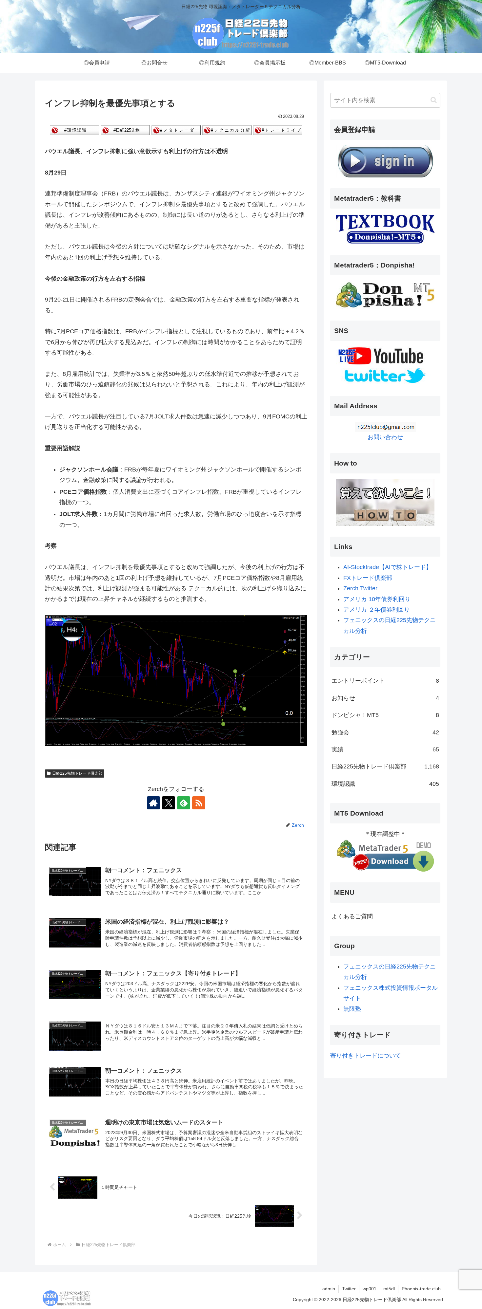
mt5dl (389, 1288)
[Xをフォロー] (168, 802)
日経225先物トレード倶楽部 (77, 773)
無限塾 (352, 1008)
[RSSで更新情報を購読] (198, 802)
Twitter (349, 1288)
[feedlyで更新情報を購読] (183, 802)
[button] (433, 100)
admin (328, 1288)
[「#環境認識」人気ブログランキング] (74, 130)
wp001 (369, 1288)
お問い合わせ (385, 437)
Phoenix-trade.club (421, 1288)
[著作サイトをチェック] (153, 802)
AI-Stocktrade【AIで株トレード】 (387, 567)
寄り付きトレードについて (365, 1055)
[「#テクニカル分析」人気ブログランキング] (226, 130)
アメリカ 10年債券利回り (377, 599)
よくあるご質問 (352, 916)
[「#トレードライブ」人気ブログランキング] (277, 130)
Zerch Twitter (360, 588)
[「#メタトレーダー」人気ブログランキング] (176, 130)
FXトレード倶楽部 (367, 578)
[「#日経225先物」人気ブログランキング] (125, 130)
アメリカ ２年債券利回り (376, 609)
